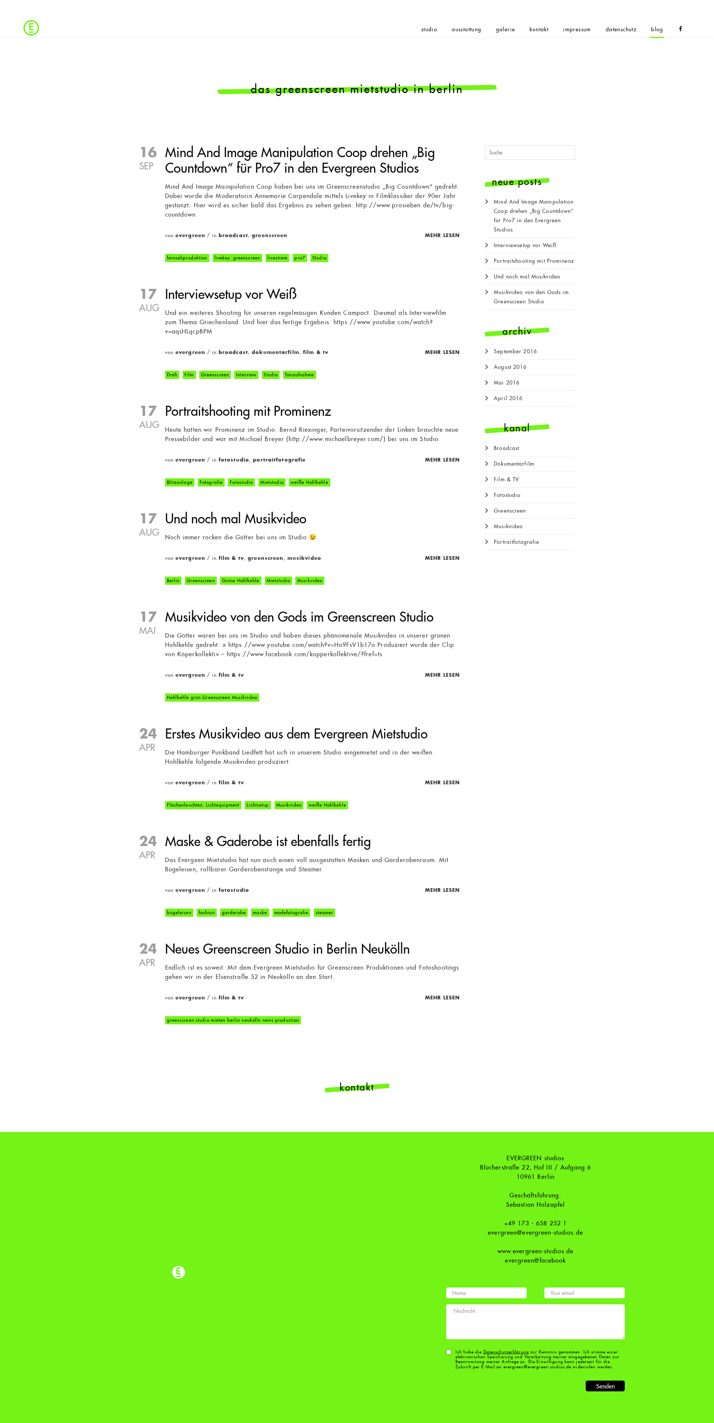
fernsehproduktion (187, 258)
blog (657, 29)
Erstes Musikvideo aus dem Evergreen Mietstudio (296, 734)
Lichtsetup (258, 805)
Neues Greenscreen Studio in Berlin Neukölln (287, 949)
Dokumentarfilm (275, 352)
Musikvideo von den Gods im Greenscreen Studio (299, 617)
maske (260, 912)
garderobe (234, 912)
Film (189, 375)
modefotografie (291, 912)
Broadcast (233, 235)
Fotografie (211, 482)
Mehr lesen (442, 235)
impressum (577, 29)
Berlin (173, 580)
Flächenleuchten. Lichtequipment (203, 805)
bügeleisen (179, 912)
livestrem (277, 258)
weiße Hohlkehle (309, 482)
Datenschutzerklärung (506, 1352)
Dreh (172, 375)
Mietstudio (272, 482)
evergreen (190, 235)
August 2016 (510, 367)
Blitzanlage (180, 482)
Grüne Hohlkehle (241, 580)
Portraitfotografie (279, 459)
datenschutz (621, 29)
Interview (246, 375)
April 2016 (508, 398)
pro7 (300, 258)
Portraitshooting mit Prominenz (248, 411)
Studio (319, 258)
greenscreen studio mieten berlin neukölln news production (233, 1020)
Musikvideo (304, 558)
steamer (325, 912)
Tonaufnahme (299, 375)
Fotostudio (234, 459)
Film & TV (315, 352)
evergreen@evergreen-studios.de (535, 1233)
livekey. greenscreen (237, 258)
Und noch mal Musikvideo (235, 519)
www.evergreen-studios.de (536, 1251)
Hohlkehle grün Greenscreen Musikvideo (212, 697)
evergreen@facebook (535, 1261)
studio (429, 29)
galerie (505, 29)
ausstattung (466, 29)
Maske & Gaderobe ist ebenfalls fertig (268, 841)
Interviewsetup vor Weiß (230, 294)
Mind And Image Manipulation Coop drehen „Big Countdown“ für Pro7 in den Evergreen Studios (533, 215)
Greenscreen (269, 235)
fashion (207, 912)
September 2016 (515, 351)
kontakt (539, 29)
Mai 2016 (507, 382)
